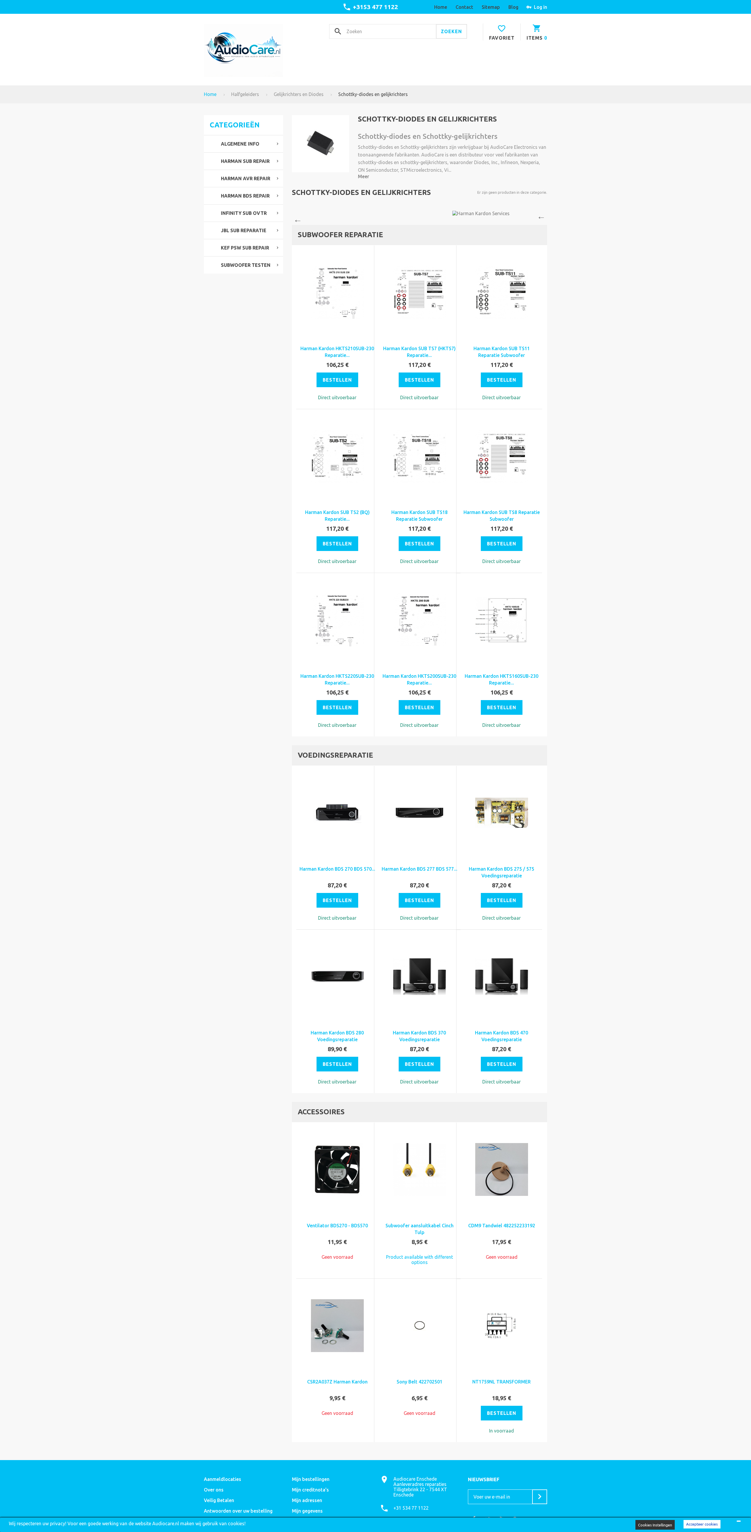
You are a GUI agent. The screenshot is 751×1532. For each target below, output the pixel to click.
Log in (540, 7)
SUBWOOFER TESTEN (245, 265)
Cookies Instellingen (655, 1525)
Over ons (214, 1489)
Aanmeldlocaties (222, 1479)
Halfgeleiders (245, 94)
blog (513, 7)
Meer (363, 176)
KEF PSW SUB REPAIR (245, 247)
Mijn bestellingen (310, 1479)
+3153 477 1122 (375, 6)
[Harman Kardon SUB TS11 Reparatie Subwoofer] (501, 292)
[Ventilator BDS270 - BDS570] (337, 1169)
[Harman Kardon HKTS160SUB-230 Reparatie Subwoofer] (501, 620)
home (440, 7)
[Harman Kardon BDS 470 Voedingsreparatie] (501, 976)
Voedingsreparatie (335, 755)
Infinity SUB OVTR (244, 213)
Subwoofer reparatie (340, 235)
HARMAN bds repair (245, 195)
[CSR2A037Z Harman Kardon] (337, 1325)
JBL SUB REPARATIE (243, 230)
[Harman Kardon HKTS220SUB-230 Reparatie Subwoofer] (337, 620)
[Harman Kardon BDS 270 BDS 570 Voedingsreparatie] (337, 812)
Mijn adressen (307, 1500)
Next (543, 218)
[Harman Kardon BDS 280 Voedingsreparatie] (337, 976)
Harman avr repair (245, 178)
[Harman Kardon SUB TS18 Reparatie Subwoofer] (419, 456)
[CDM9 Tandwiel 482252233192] (501, 1169)
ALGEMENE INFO (240, 143)
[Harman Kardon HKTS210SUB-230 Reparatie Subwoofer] (337, 292)
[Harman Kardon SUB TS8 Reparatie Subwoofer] (501, 456)
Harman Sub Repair (245, 161)
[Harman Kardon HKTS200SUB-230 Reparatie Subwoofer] (419, 620)
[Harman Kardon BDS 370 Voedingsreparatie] (419, 976)
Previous (296, 218)
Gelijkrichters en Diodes (299, 94)
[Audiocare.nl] (243, 50)
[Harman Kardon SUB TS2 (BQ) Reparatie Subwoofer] (337, 456)
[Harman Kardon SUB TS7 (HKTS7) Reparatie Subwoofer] (419, 292)
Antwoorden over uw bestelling (238, 1511)
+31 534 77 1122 (411, 1508)
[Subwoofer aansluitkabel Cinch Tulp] (419, 1169)
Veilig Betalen (219, 1500)
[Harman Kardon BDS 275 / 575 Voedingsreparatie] (501, 812)
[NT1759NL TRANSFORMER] (501, 1325)
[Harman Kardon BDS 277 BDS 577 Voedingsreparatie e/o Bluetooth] (419, 812)
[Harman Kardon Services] (419, 213)
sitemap (491, 7)
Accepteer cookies (702, 1524)
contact (464, 7)
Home (210, 94)
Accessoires (321, 1112)
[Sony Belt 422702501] (419, 1325)
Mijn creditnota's (310, 1489)
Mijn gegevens (307, 1511)
